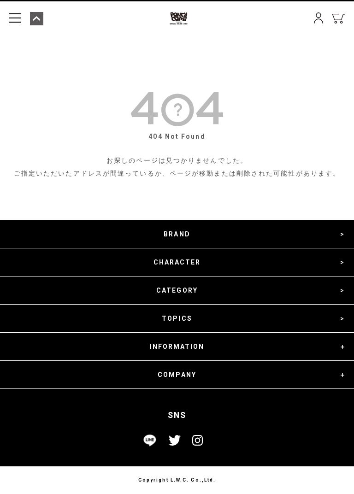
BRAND (177, 234)
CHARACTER (177, 262)
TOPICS (177, 318)
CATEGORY (177, 290)
